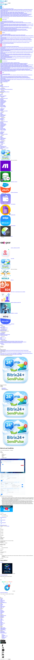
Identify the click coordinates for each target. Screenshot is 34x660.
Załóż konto (1, 2)
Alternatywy (2, 612)
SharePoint (1, 624)
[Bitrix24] (4, 1)
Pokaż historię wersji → (3, 517)
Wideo (1, 605)
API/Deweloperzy (2, 629)
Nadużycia (3, 638)
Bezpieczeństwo (4, 637)
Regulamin (3, 635)
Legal (2, 634)
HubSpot (1, 622)
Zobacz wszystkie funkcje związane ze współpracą (7, 43)
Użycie (1, 613)
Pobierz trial (1, 616)
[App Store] (2, 641)
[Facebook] (2, 646)
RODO (3, 636)
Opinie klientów (2, 611)
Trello (1, 621)
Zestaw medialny (2, 600)
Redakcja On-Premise (3, 615)
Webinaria (1, 604)
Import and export (4, 388)
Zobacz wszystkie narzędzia (4, 81)
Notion (1, 623)
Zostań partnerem (2, 632)
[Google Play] (3, 643)
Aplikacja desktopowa (3, 628)
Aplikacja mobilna (2, 627)
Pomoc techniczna (2, 606)
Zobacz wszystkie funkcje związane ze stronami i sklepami (8, 59)
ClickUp (1, 619)
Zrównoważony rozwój (3, 602)
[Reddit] (3, 657)
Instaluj (1, 385)
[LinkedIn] (3, 655)
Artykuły (1, 610)
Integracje (1, 148)
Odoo (1, 625)
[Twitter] (3, 648)
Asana (1, 618)
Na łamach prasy (2, 601)
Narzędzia (1, 598)
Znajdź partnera (2, 631)
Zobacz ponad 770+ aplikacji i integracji (5, 324)
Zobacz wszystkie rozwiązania (4, 147)
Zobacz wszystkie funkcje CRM (4, 17)
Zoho (1, 620)
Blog (1, 609)
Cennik (1, 82)
